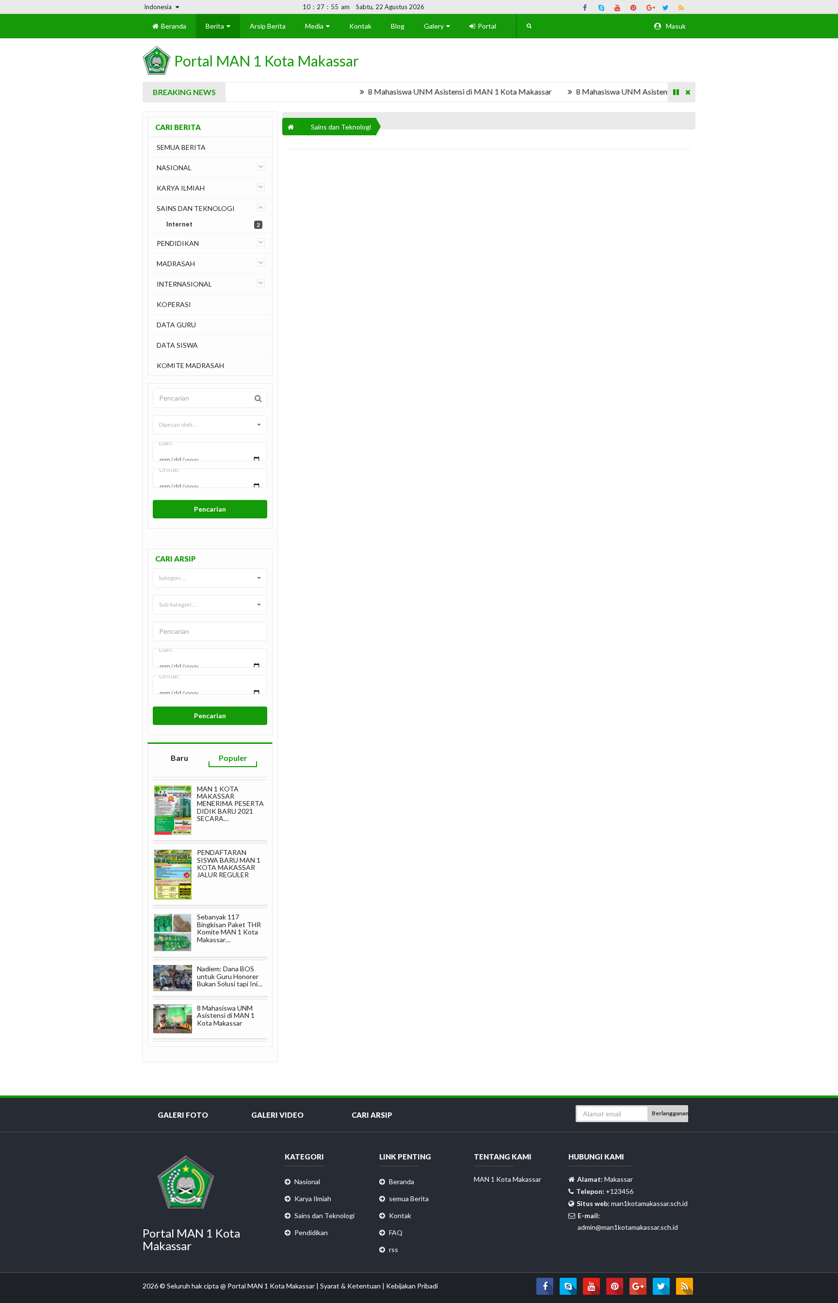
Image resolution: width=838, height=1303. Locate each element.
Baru (179, 757)
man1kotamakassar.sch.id (649, 1203)
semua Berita (409, 1198)
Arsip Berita (268, 26)
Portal (486, 26)
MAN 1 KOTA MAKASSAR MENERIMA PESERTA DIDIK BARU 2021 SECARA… (230, 804)
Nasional (307, 1181)
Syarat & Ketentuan (351, 1286)
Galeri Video (277, 1114)
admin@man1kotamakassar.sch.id (628, 1227)
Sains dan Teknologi (341, 127)
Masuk (675, 26)
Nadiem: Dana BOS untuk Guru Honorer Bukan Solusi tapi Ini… (229, 976)
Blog (397, 26)
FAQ (396, 1232)
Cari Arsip (372, 1114)
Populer (233, 757)
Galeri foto (183, 1114)
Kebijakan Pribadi (412, 1286)
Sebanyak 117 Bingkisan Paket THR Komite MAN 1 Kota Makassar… (229, 928)
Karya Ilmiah (312, 1198)
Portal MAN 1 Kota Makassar (271, 1286)
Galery (434, 26)
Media (315, 26)
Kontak (360, 26)
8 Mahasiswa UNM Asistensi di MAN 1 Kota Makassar (440, 91)
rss (393, 1249)
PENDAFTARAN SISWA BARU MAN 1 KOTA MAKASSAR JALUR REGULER (228, 863)
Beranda (173, 26)
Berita (216, 26)
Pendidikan (311, 1232)
